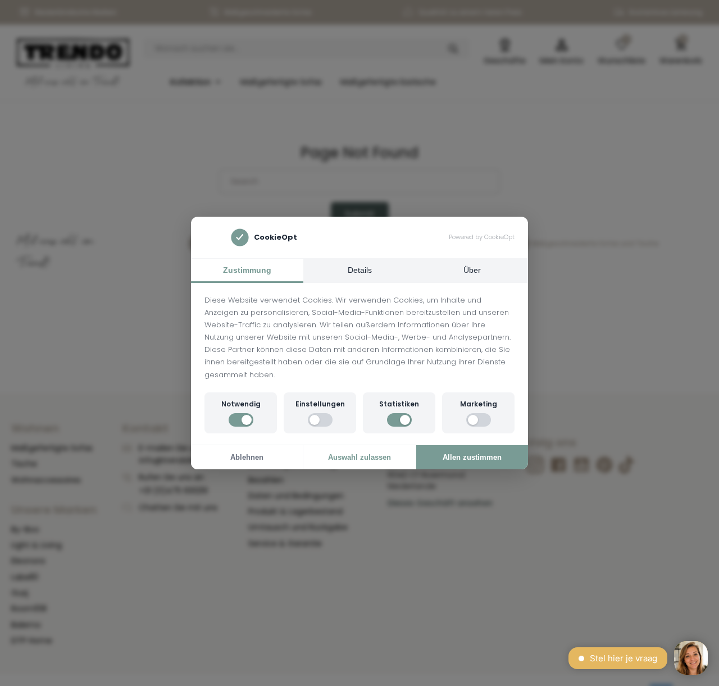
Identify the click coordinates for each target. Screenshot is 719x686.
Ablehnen (246, 457)
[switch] (241, 420)
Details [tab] (360, 270)
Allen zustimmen (472, 457)
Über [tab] (472, 270)
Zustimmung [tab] (247, 270)
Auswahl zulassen (359, 457)
